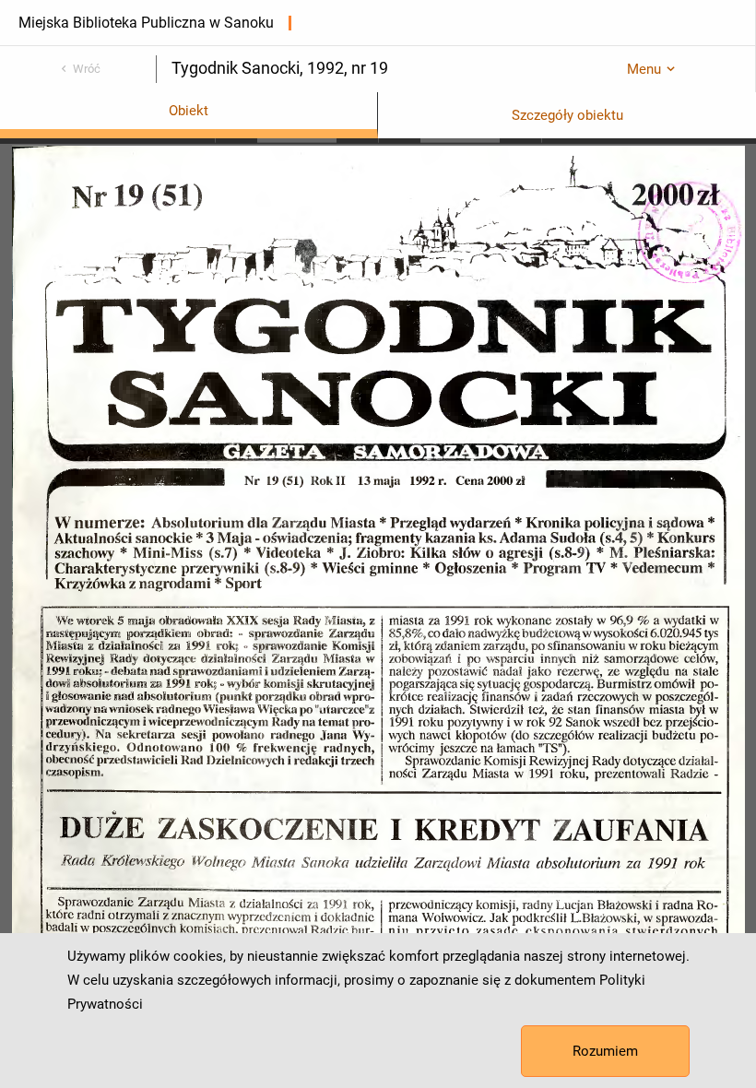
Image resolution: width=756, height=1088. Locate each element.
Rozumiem (605, 1051)
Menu (644, 69)
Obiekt (188, 110)
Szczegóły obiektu (567, 115)
